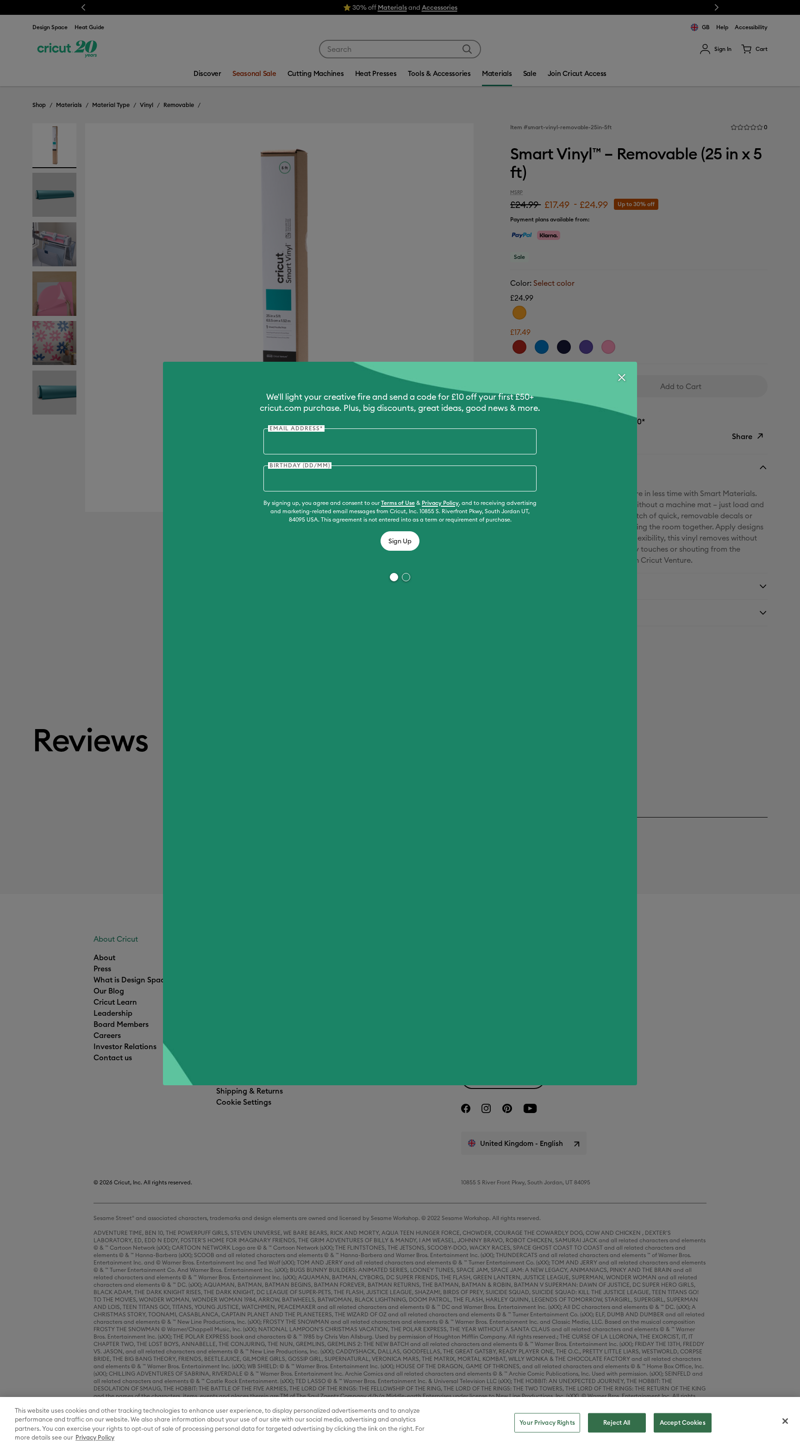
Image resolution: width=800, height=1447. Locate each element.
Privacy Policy (440, 502)
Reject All (616, 1422)
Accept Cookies (683, 1422)
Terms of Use (398, 502)
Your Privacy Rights (547, 1422)
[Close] (621, 377)
